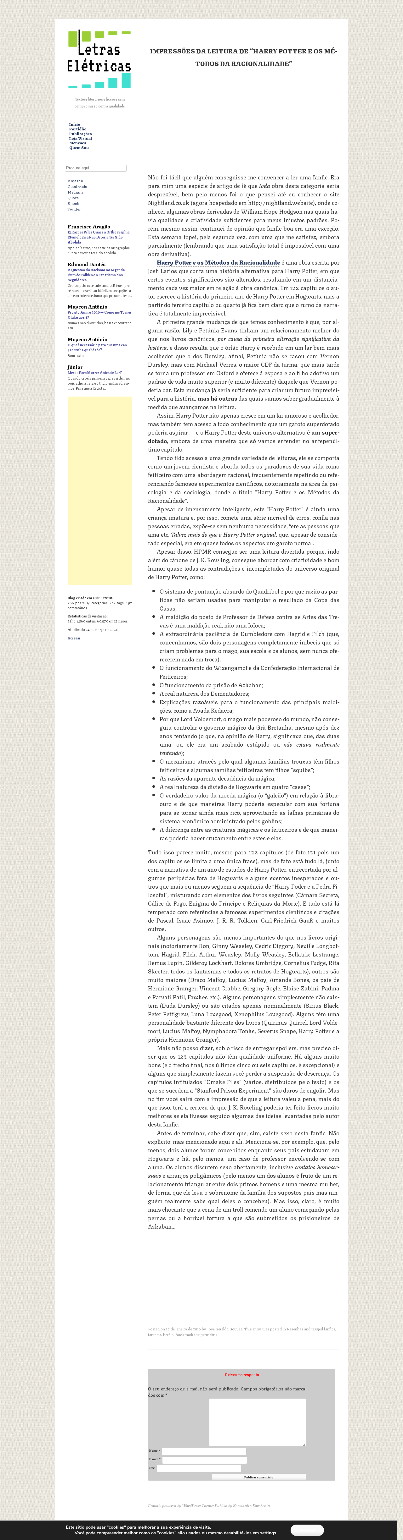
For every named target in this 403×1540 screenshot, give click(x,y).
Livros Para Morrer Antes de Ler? (95, 372)
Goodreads (77, 186)
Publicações (80, 133)
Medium (75, 192)
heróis (168, 1334)
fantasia (154, 1334)
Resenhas (295, 1329)
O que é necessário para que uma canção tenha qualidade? (98, 347)
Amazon (75, 180)
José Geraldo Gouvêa (224, 1329)
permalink (209, 1334)
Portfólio (78, 129)
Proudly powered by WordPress (174, 1505)
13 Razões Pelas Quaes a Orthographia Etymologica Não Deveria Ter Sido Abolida (98, 236)
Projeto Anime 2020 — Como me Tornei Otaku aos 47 (99, 314)
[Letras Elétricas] (99, 89)
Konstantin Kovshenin (251, 1505)
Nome (154, 1450)
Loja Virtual (80, 138)
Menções (77, 142)
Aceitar (307, 1530)
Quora (73, 197)
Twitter (74, 209)
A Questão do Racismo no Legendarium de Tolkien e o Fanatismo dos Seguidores (97, 274)
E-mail (155, 1458)
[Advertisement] (243, 120)
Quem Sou (79, 147)
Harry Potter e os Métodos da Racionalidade (218, 261)
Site (152, 1467)
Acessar (74, 637)
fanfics (329, 1329)
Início (74, 124)
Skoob (73, 203)
